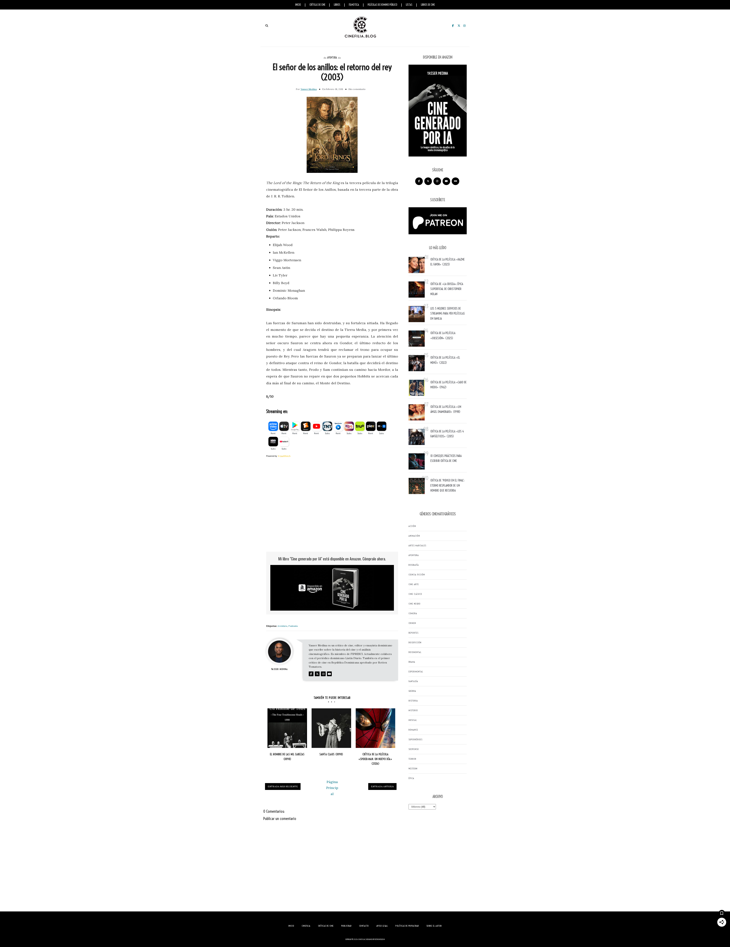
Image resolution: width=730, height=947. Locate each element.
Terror (412, 758)
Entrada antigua (382, 786)
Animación (414, 535)
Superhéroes (415, 739)
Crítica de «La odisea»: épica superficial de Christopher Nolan (446, 289)
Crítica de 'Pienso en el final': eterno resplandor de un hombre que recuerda (447, 485)
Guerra (412, 691)
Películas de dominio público (382, 4)
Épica (411, 778)
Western (413, 768)
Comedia (413, 613)
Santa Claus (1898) (331, 754)
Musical (413, 720)
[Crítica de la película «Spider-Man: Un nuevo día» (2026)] (375, 728)
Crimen (412, 623)
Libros (337, 4)
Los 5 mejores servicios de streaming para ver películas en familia (447, 313)
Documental (415, 652)
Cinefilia (361, 939)
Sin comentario (357, 89)
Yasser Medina (309, 89)
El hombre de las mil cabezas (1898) (287, 757)
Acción (412, 526)
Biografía (414, 564)
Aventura (332, 57)
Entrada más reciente (283, 786)
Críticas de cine (317, 4)
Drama (412, 661)
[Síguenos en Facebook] (419, 181)
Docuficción (415, 642)
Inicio (298, 4)
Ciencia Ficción (417, 574)
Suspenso (414, 749)
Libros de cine (428, 4)
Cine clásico (415, 594)
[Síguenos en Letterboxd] (455, 181)
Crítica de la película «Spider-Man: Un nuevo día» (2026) (375, 759)
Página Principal (332, 788)
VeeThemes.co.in (379, 939)
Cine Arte (414, 584)
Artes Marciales (417, 545)
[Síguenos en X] (428, 181)
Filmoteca (354, 4)
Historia (413, 700)
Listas (409, 4)
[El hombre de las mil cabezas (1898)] (287, 728)
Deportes (413, 632)
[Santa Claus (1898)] (331, 728)
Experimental (416, 671)
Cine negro (415, 603)
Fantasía (293, 625)
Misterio (413, 710)
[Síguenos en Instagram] (437, 181)
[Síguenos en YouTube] (446, 181)
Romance (413, 729)
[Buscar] (266, 25)
